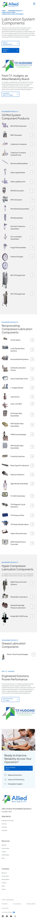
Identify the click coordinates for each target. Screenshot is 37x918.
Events (4, 889)
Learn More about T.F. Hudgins (8, 94)
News (3, 886)
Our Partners (5, 876)
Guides (4, 851)
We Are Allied (5, 879)
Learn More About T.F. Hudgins (8, 699)
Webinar (4, 845)
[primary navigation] (34, 4)
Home (3, 10)
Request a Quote (6, 50)
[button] (22, 126)
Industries (4, 830)
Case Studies (5, 848)
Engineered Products (15, 10)
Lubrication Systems (8, 12)
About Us (4, 873)
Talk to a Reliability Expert (7, 43)
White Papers (5, 855)
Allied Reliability (10, 899)
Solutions (4, 827)
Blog (3, 858)
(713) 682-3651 (7, 812)
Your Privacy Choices (7, 912)
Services (4, 824)
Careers (4, 882)
